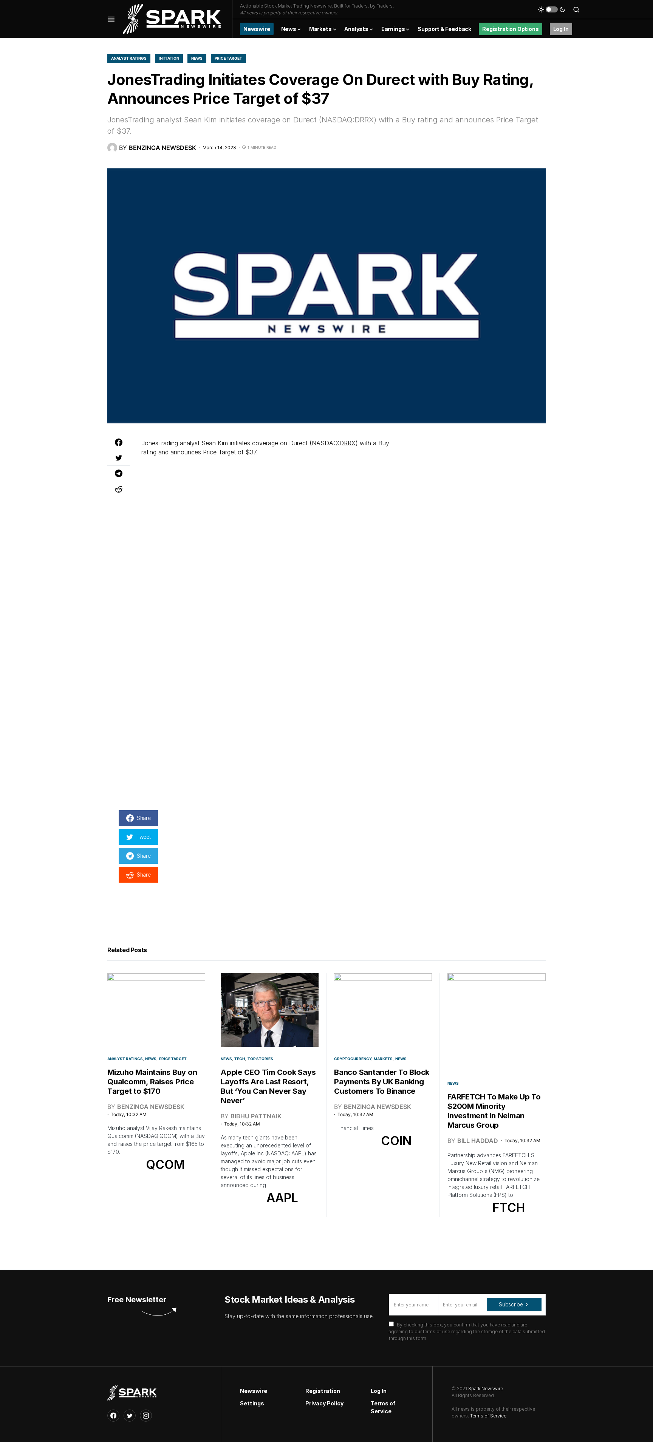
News (197, 58)
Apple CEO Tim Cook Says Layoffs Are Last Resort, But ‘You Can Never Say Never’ (268, 1086)
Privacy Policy (324, 1403)
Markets (383, 1058)
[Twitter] (130, 1415)
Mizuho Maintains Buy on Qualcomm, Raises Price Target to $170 (152, 1082)
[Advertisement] (477, 485)
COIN (396, 1140)
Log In (379, 1391)
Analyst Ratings (129, 58)
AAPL (282, 1197)
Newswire (253, 1391)
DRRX (347, 443)
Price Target (228, 58)
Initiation (169, 58)
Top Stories (260, 1058)
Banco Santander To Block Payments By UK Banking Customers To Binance (381, 1082)
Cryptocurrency (352, 1058)
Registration (322, 1391)
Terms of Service (383, 1407)
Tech (239, 1058)
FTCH (508, 1207)
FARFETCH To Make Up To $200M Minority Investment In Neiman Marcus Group (494, 1111)
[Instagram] (146, 1415)
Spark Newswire (485, 1388)
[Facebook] (113, 1415)
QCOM (165, 1164)
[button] (111, 19)
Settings (252, 1403)
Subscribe (511, 1304)
